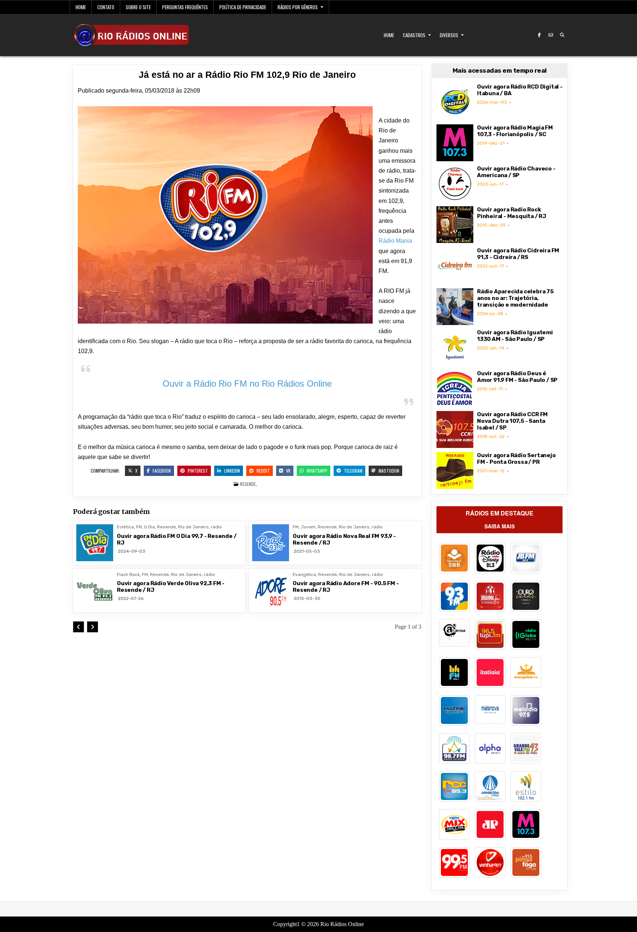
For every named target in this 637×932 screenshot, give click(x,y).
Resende (248, 484)
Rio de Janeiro (193, 526)
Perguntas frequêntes (185, 7)
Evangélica (304, 574)
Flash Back (128, 574)
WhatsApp (316, 470)
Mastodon (388, 470)
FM (139, 526)
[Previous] (78, 626)
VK (287, 470)
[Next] (92, 626)
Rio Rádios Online (342, 924)
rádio (216, 526)
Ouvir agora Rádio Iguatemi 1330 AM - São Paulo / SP (515, 335)
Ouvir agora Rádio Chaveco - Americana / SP (516, 172)
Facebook (161, 470)
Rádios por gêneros (298, 7)
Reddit (262, 470)
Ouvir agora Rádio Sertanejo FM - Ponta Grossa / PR (516, 458)
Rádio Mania (395, 241)
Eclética (125, 526)
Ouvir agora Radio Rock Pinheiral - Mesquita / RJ (511, 213)
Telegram (352, 470)
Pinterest (197, 470)
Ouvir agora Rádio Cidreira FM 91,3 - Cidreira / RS (518, 253)
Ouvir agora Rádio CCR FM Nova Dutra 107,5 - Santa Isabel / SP (512, 421)
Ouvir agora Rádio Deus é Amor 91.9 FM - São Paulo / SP (517, 376)
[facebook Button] (539, 35)
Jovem (308, 526)
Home (81, 7)
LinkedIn (231, 470)
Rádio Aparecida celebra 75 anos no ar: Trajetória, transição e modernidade (515, 298)
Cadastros (414, 35)
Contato (105, 7)
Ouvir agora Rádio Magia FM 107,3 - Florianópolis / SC (515, 131)
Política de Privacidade (242, 7)
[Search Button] (562, 35)
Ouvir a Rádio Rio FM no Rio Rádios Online (247, 384)
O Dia (149, 526)
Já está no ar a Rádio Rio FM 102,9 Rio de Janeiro (247, 74)
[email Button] (551, 35)
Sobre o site (138, 7)
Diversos (449, 35)
